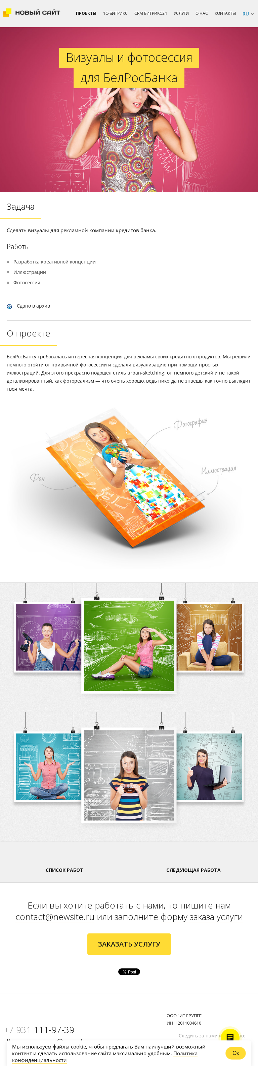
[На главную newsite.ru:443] (31, 13)
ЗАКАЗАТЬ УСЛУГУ (129, 944)
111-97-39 (39, 1030)
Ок (235, 1053)
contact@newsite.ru (54, 917)
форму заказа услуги (202, 917)
